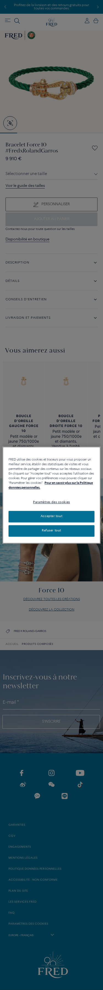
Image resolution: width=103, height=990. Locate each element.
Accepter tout (51, 516)
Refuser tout (51, 530)
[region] (51, 495)
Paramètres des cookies (51, 502)
